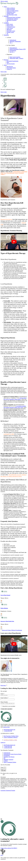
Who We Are (10, 66)
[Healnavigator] (9, 4)
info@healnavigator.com (9, 729)
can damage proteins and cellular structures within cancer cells (15, 406)
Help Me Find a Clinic (12, 14)
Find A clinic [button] (4, 71)
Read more (3, 685)
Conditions (6, 22)
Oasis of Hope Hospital (5, 595)
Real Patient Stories (11, 67)
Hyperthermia (13, 50)
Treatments (6, 35)
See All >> (12, 52)
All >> (11, 42)
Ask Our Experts (11, 63)
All (7, 21)
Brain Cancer (10, 24)
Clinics (5, 6)
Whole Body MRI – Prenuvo (16, 58)
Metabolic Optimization (15, 41)
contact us (3, 742)
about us (6, 727)
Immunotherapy (13, 47)
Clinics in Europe (11, 9)
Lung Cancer (10, 28)
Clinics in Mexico (11, 8)
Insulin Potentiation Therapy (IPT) (18, 49)
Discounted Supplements (12, 61)
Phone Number (4, 702)
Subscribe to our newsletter (8, 706)
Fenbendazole (13, 40)
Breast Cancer (10, 25)
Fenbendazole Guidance (12, 18)
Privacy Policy (8, 774)
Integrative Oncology (12, 20)
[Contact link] (5, 80)
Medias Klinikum (4, 608)
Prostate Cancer (10, 32)
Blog (8, 62)
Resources (6, 59)
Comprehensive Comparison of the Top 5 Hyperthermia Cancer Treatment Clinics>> (14, 173)
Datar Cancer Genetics (15, 57)
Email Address (4, 697)
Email (2, 769)
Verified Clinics (10, 13)
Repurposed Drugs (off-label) (13, 17)
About (5, 65)
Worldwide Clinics (11, 12)
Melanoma (9, 29)
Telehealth (6, 16)
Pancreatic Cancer (11, 31)
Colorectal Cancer (11, 26)
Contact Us (9, 69)
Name (2, 693)
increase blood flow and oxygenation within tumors (15, 398)
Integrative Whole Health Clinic (7, 621)
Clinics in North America (12, 10)
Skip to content (4, 1)
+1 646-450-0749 (8, 731)
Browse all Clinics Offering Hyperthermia (12, 630)
